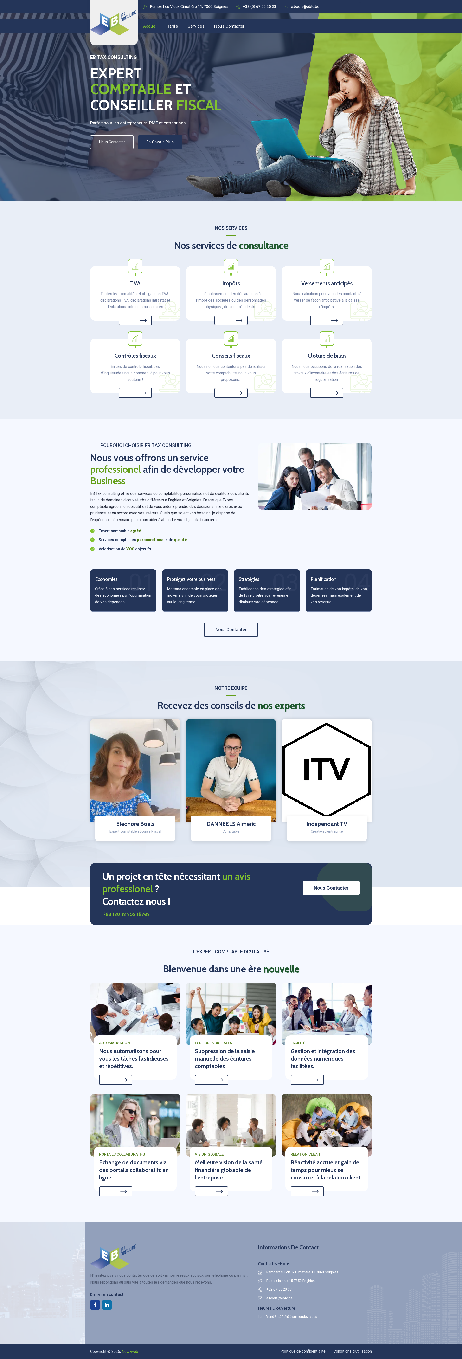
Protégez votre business (191, 579)
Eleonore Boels (135, 823)
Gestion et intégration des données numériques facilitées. (323, 1058)
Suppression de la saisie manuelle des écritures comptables (225, 1058)
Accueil (150, 26)
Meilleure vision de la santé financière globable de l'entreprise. (229, 1170)
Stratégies (249, 579)
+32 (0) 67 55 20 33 (259, 6)
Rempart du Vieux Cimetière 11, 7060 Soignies (189, 6)
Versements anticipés (327, 283)
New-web (130, 1351)
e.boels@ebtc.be (305, 6)
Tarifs (172, 26)
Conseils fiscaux (231, 355)
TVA (135, 283)
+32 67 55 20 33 (279, 1289)
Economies (106, 579)
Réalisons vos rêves (126, 914)
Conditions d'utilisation (353, 1351)
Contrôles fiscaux (135, 355)
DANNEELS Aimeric (231, 823)
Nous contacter (229, 26)
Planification (323, 579)
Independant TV (326, 823)
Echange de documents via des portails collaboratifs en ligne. (134, 1170)
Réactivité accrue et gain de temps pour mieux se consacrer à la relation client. (326, 1170)
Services (196, 26)
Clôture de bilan (327, 355)
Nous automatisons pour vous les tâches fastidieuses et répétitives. (134, 1058)
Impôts (231, 283)
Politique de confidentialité (303, 1351)
